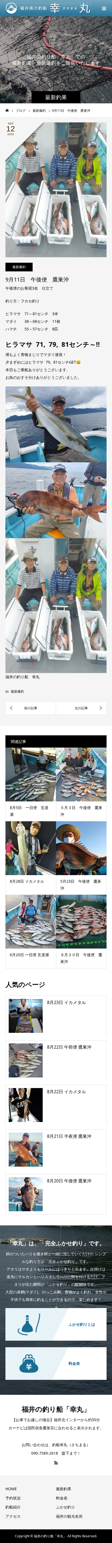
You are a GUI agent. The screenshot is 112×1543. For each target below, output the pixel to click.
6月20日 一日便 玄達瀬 (29, 954)
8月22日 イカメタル (66, 1092)
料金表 (61, 1498)
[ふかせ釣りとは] (56, 1309)
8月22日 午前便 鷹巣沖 (69, 1047)
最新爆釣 (19, 267)
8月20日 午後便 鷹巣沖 (69, 1181)
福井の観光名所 (69, 1516)
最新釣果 (63, 1488)
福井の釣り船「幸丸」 (56, 1409)
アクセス (13, 1516)
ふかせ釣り (65, 1507)
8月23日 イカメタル (66, 1002)
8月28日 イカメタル (27, 881)
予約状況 (13, 1498)
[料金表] (56, 1348)
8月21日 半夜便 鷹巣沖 (69, 1136)
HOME (11, 1488)
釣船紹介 (13, 1507)
